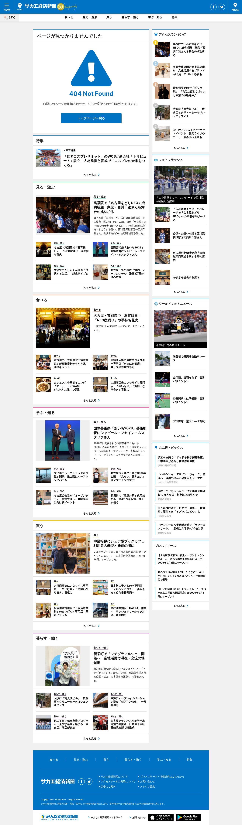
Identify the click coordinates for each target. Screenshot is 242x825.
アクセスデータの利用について (118, 781)
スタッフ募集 (147, 786)
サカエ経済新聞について (114, 776)
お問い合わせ (147, 781)
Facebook (213, 7)
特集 (174, 17)
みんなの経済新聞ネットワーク (59, 817)
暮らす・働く (130, 17)
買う (109, 17)
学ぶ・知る (155, 17)
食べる (69, 17)
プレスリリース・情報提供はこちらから (162, 776)
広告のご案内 (108, 786)
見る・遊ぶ (90, 17)
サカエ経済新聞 (36, 6)
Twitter (222, 7)
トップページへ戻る (91, 118)
